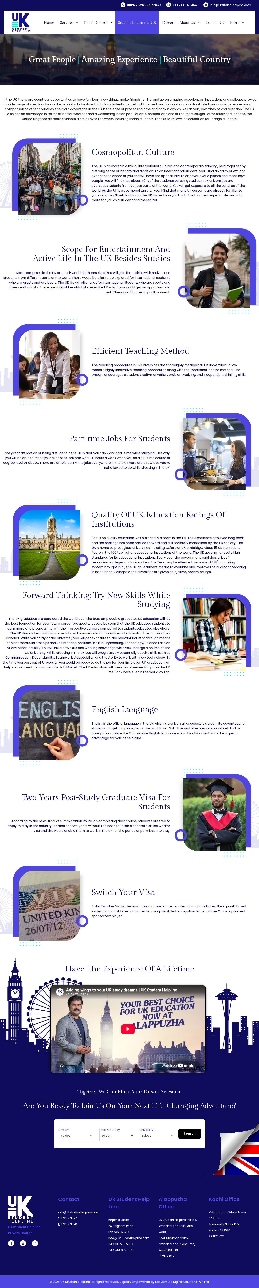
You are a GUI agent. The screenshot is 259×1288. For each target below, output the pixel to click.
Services (66, 23)
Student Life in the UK (137, 23)
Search (189, 1133)
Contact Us (215, 23)
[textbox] (65, 1136)
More (234, 23)
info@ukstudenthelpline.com (230, 5)
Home (49, 23)
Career (167, 23)
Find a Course (95, 23)
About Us (187, 23)
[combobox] (77, 1135)
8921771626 (135, 5)
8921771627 (153, 5)
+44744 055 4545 (185, 5)
